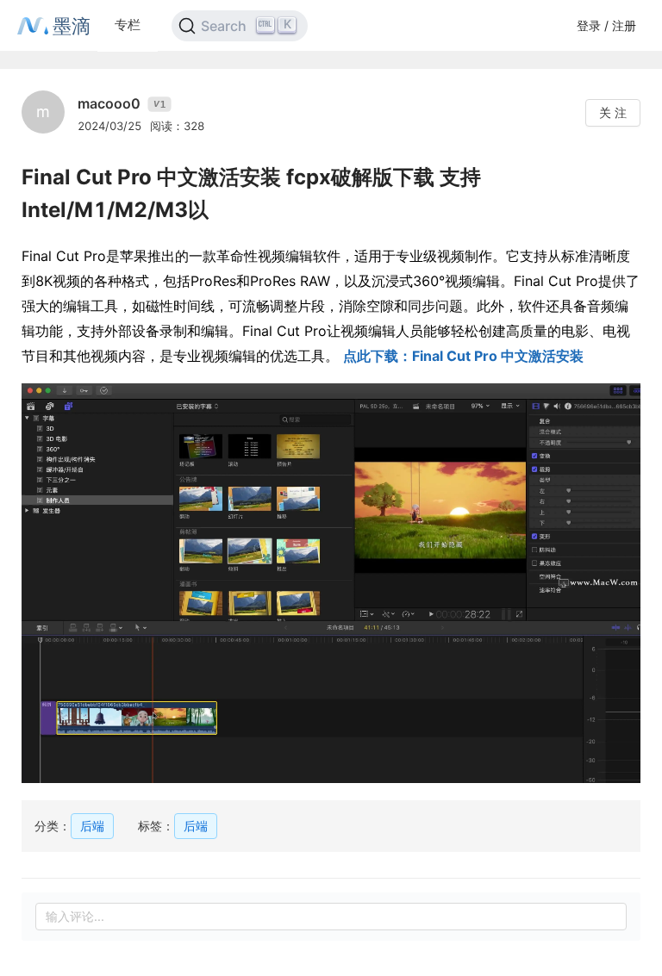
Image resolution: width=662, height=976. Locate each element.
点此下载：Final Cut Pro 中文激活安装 (463, 355)
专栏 (128, 24)
